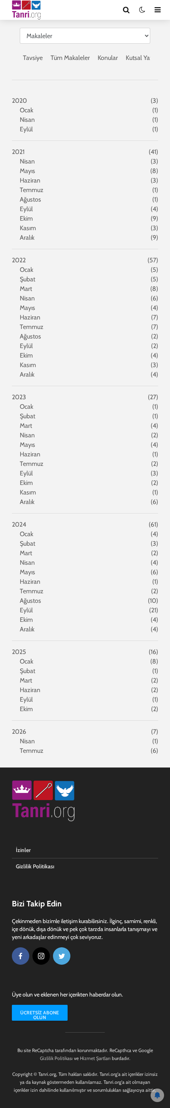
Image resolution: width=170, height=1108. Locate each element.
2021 (18, 152)
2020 (19, 100)
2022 (19, 260)
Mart (26, 288)
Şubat (27, 279)
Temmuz (31, 190)
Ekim (26, 218)
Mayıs (27, 171)
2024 (19, 524)
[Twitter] (61, 956)
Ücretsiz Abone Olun (39, 1015)
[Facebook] (20, 956)
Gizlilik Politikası (35, 866)
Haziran (30, 180)
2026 (19, 731)
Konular (108, 58)
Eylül (26, 129)
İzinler (23, 850)
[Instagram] (41, 956)
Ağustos (30, 199)
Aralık (27, 237)
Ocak (26, 110)
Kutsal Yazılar (143, 58)
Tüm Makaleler (70, 58)
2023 (19, 397)
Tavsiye (33, 58)
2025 (19, 652)
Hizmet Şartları (95, 1058)
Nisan (27, 119)
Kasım (28, 228)
